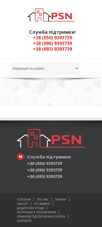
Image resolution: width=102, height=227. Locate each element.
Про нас (43, 199)
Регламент (42, 203)
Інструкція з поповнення (36, 212)
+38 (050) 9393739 (44, 163)
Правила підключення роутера (41, 216)
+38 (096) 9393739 (44, 169)
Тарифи (60, 199)
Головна (24, 199)
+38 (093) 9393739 (44, 176)
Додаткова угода (30, 208)
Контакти (24, 220)
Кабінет (22, 203)
